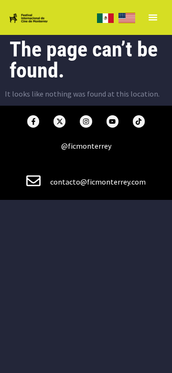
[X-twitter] (59, 121)
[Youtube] (112, 121)
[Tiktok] (139, 121)
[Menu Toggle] (153, 17)
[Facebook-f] (33, 121)
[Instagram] (86, 121)
